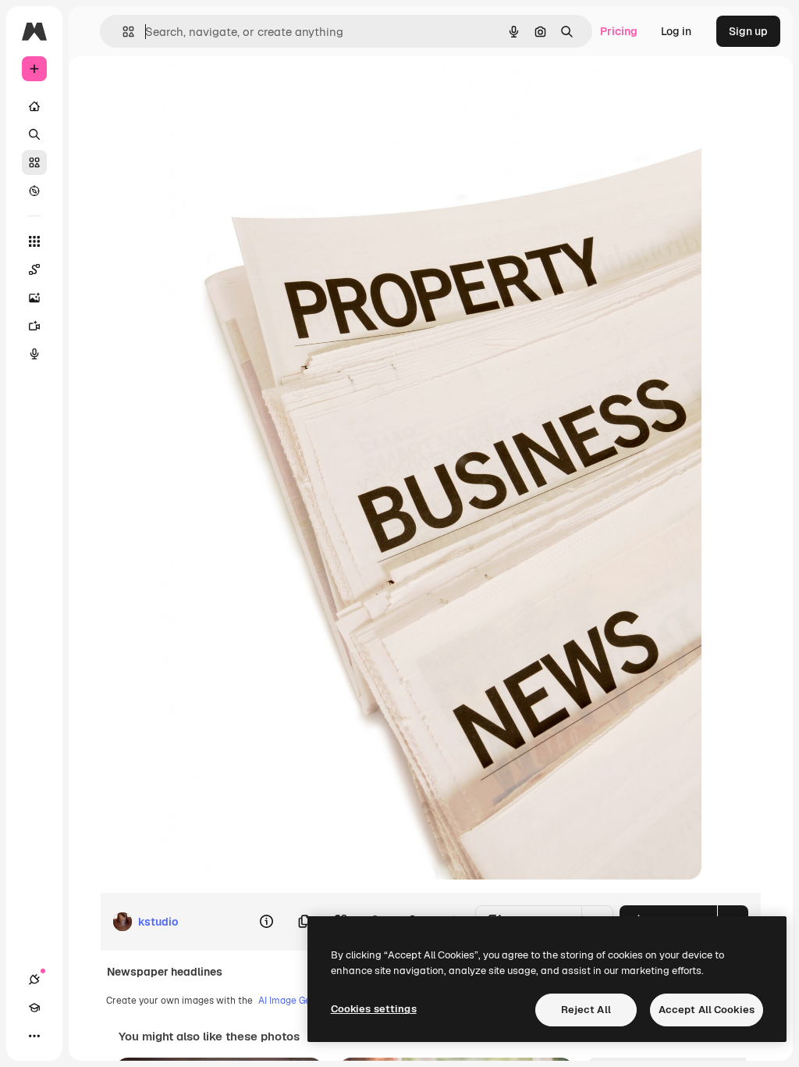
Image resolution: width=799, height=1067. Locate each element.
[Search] (34, 134)
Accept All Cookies (707, 1009)
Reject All (586, 1009)
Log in (676, 31)
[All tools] (34, 241)
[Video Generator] (34, 325)
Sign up (748, 31)
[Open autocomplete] (122, 31)
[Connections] (34, 979)
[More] (34, 1035)
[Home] (34, 106)
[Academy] (34, 1007)
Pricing (618, 31)
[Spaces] (34, 269)
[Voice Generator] (34, 353)
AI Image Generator (301, 1000)
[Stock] (34, 162)
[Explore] (34, 190)
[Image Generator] (34, 297)
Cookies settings (374, 1008)
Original (260, 91)
